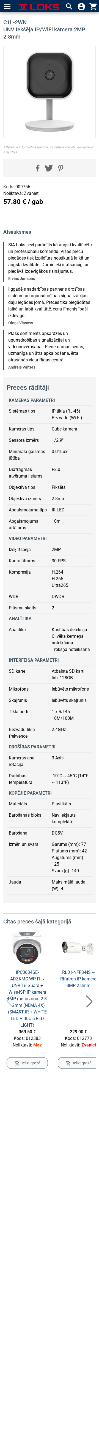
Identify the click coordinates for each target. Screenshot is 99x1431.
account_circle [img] (81, 6)
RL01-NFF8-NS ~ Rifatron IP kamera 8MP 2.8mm (78, 979)
